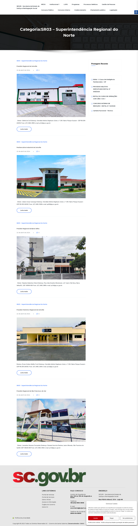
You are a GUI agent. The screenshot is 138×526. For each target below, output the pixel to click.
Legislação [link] (113, 10)
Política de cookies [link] (94, 522)
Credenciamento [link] (80, 10)
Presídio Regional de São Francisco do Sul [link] (31, 391)
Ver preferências (128, 518)
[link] (23, 70)
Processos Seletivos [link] (91, 4)
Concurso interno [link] (64, 10)
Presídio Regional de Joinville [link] (27, 66)
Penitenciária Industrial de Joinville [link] (29, 147)
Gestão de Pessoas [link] (108, 4)
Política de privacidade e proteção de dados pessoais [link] (117, 522)
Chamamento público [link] (97, 10)
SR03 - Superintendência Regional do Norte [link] (32, 61)
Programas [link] (75, 4)
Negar (112, 518)
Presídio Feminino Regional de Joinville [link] (30, 310)
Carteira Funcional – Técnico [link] (103, 111)
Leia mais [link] (24, 129)
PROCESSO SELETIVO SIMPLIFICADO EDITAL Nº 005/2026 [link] (101, 89)
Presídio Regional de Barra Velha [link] (28, 228)
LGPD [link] (66, 4)
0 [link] (38, 70)
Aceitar (96, 518)
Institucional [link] (54, 4)
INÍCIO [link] (43, 4)
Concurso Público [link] (47, 10)
